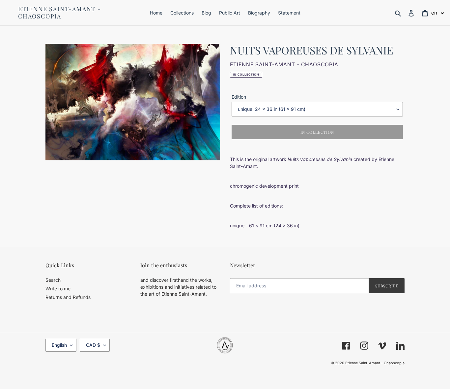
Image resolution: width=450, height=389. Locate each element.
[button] (437, 12)
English (59, 345)
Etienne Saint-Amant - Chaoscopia (59, 13)
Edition (239, 97)
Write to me (57, 288)
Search (53, 280)
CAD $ (93, 345)
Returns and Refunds (68, 297)
